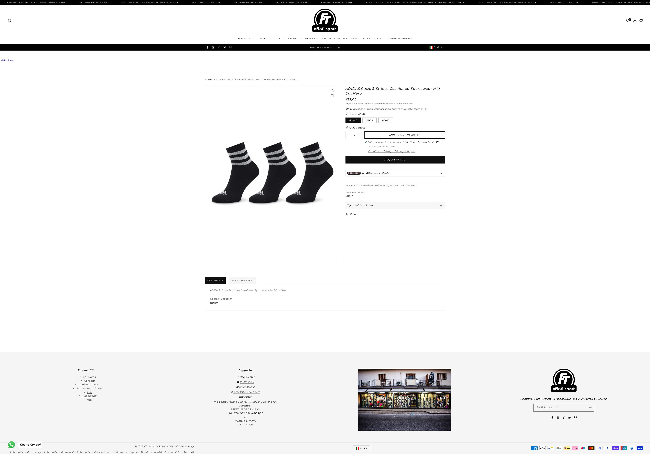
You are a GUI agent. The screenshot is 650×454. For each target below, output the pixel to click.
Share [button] (353, 214)
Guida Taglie (357, 127)
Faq (89, 391)
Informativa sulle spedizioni (94, 452)
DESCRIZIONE (215, 280)
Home (208, 79)
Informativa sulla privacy (25, 452)
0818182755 (247, 381)
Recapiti (189, 452)
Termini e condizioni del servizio (160, 452)
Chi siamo (89, 376)
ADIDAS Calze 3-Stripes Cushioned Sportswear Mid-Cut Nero (256, 79)
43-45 (385, 120)
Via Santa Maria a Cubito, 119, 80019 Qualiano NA (245, 401)
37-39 (369, 120)
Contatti (89, 380)
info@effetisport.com (246, 391)
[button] (9, 20)
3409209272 (247, 386)
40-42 (353, 120)
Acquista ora (395, 159)
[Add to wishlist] (332, 90)
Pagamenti (89, 395)
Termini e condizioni (89, 388)
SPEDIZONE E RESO (243, 280)
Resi (89, 399)
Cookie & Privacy (89, 384)
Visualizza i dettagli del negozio (389, 151)
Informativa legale (126, 452)
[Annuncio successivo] (371, 47)
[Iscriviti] (590, 408)
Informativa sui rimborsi (59, 452)
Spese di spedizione (376, 103)
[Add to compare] (332, 95)
